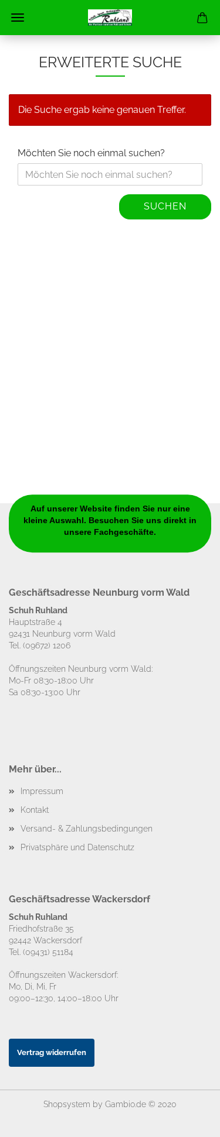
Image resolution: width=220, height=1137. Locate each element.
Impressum (42, 791)
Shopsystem (66, 1104)
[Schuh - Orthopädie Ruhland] (110, 17)
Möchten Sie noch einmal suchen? (91, 153)
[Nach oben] (187, 1119)
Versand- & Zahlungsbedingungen (87, 828)
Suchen (165, 206)
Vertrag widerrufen (51, 1052)
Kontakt (35, 810)
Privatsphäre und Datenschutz (77, 847)
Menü (17, 17)
